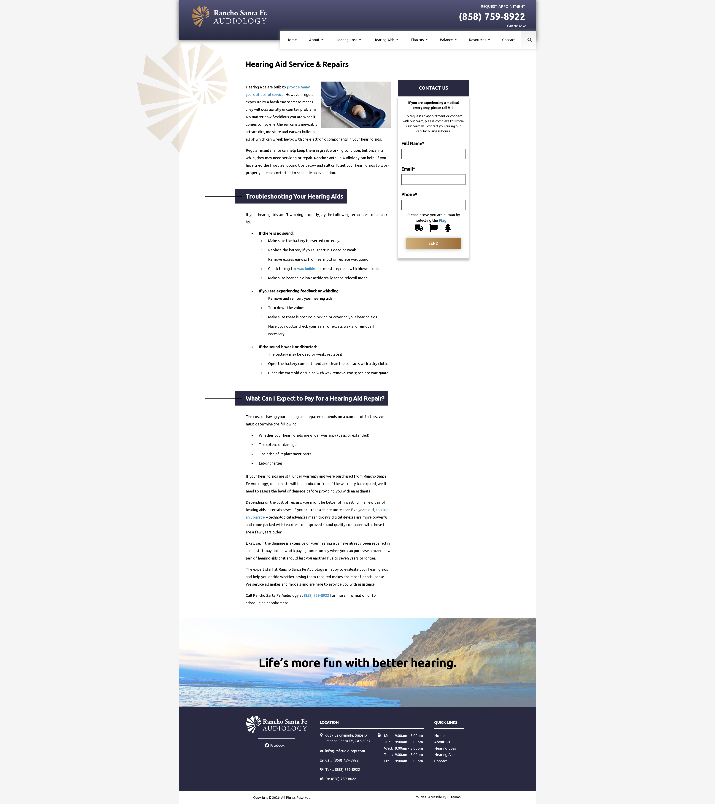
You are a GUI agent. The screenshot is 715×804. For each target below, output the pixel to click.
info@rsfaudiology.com (345, 751)
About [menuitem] (314, 40)
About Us (442, 742)
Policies (420, 797)
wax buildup (307, 268)
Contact (508, 40)
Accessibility (437, 797)
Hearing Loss (445, 748)
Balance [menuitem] (446, 40)
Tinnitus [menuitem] (417, 40)
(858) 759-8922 (347, 769)
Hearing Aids (444, 754)
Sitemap (455, 797)
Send (433, 243)
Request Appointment (503, 6)
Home (291, 40)
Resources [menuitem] (477, 40)
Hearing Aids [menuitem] (384, 40)
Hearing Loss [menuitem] (346, 40)
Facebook (277, 745)
